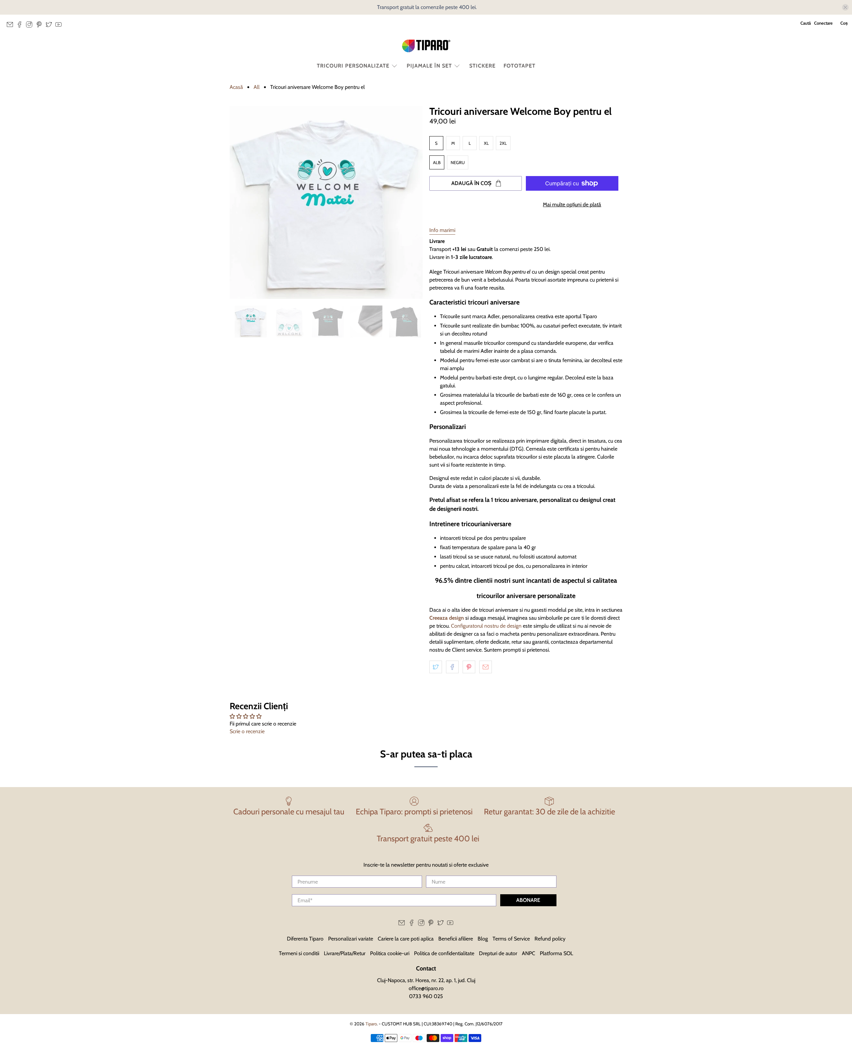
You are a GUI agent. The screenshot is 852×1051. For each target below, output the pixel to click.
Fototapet (519, 66)
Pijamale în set (429, 66)
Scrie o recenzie (247, 731)
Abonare (528, 900)
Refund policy (549, 939)
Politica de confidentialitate (444, 953)
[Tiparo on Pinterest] (41, 26)
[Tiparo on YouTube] (60, 26)
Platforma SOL (556, 953)
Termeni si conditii (299, 953)
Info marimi (442, 230)
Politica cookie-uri (389, 953)
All (257, 87)
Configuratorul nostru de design (486, 626)
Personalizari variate (350, 939)
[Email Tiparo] (11, 26)
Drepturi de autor (498, 953)
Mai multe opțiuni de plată (572, 204)
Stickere (482, 66)
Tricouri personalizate (353, 66)
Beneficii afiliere (455, 939)
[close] (845, 7)
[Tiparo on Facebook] (21, 26)
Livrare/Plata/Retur (344, 953)
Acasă (236, 87)
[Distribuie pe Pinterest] (469, 667)
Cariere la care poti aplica (406, 939)
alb (437, 162)
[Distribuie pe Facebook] (452, 667)
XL (486, 143)
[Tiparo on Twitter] (50, 26)
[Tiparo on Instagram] (31, 26)
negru (458, 162)
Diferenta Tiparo (305, 939)
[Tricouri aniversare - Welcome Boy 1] (326, 202)
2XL (503, 143)
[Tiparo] (426, 46)
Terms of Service (511, 939)
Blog (483, 939)
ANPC (528, 953)
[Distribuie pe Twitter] (435, 667)
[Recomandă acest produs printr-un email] (485, 667)
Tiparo (371, 1023)
